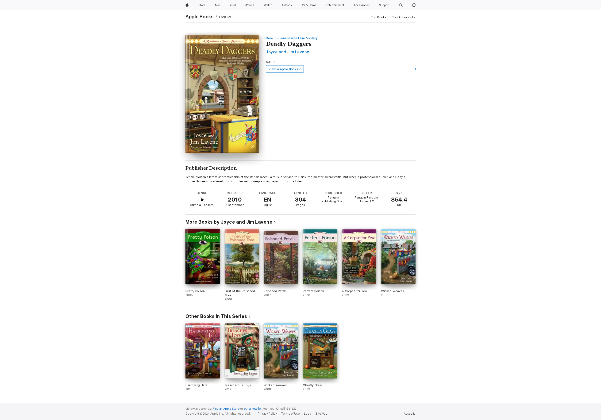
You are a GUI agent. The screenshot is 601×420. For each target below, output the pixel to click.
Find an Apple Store (226, 408)
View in (283, 69)
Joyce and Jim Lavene (287, 51)
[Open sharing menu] (414, 69)
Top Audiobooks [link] (404, 17)
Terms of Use (290, 413)
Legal (308, 413)
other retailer (253, 408)
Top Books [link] (378, 17)
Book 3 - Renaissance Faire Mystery (292, 38)
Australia (410, 413)
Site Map (321, 413)
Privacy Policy (267, 413)
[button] (401, 5)
